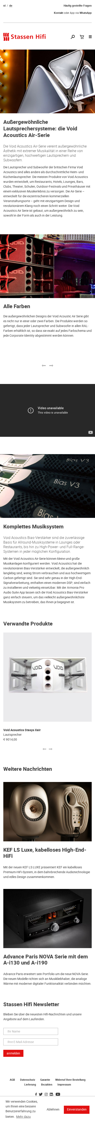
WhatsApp (86, 13)
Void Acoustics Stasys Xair (22, 730)
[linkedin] (52, 1094)
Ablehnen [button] (53, 1109)
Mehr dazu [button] (23, 1116)
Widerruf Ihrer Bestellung (70, 1080)
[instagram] (46, 1094)
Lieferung (30, 1085)
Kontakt (58, 13)
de (10, 5)
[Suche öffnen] (73, 37)
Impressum (64, 1085)
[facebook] (36, 1094)
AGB (12, 1080)
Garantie (45, 1080)
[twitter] (41, 1094)
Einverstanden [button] (77, 1109)
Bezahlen (46, 1085)
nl (4, 5)
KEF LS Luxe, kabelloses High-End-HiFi (44, 853)
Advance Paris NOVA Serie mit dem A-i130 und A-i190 (45, 960)
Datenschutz (27, 1080)
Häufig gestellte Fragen (78, 6)
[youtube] (58, 1094)
